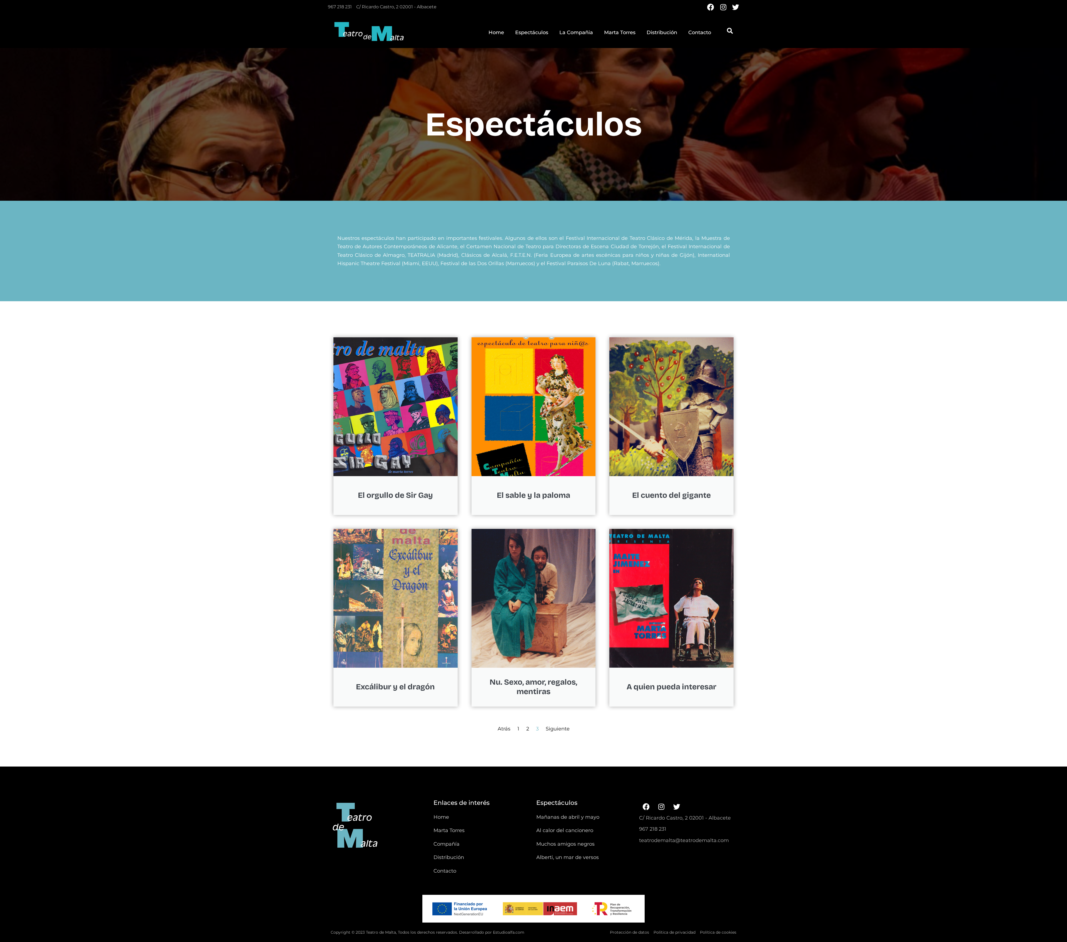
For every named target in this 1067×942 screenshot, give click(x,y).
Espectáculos (531, 32)
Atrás (504, 729)
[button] (729, 31)
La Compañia (576, 32)
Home (496, 32)
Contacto (699, 32)
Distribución (662, 32)
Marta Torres (619, 32)
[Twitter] (735, 7)
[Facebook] (710, 7)
